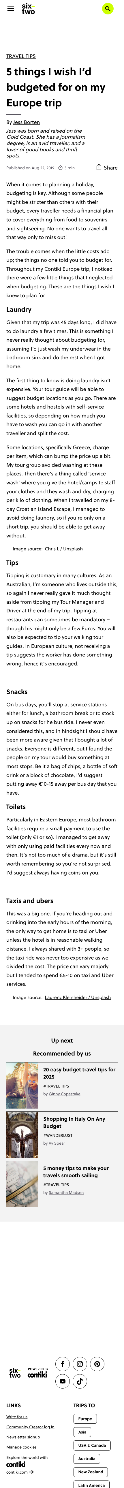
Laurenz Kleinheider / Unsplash (78, 997)
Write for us (16, 1417)
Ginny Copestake (64, 1094)
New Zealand (90, 1472)
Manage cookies (21, 1447)
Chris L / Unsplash (64, 549)
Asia (82, 1432)
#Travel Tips (56, 1086)
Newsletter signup (23, 1437)
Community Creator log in (30, 1427)
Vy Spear (57, 1143)
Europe (85, 1419)
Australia (86, 1458)
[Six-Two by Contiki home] (28, 8)
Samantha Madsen (66, 1192)
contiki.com (17, 1472)
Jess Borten (26, 122)
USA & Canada (92, 1445)
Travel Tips (21, 56)
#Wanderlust (57, 1135)
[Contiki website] (38, 1373)
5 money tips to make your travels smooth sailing (76, 1172)
